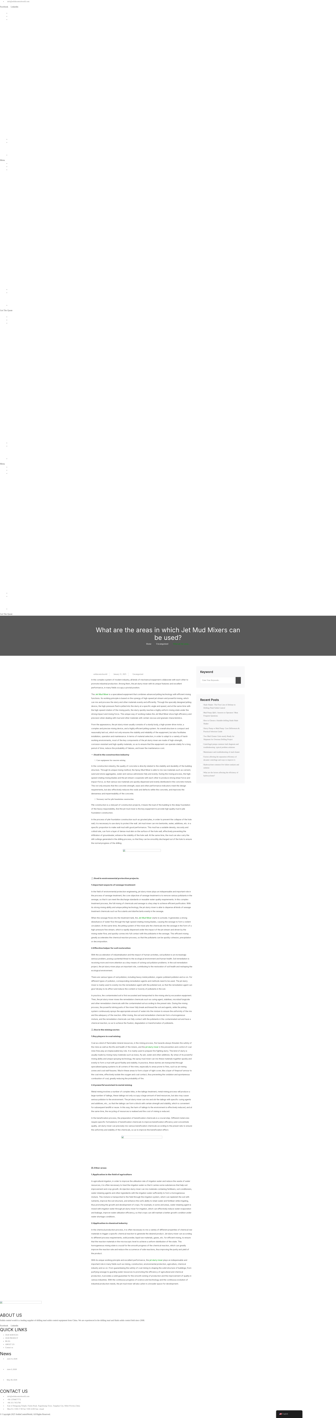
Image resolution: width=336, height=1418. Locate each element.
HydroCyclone (15, 133)
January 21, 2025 (120, 674)
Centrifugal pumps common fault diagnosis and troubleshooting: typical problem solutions (221, 745)
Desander (13, 32)
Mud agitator (14, 63)
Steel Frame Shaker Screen (21, 129)
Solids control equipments (20, 22)
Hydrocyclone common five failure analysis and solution (221, 766)
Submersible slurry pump (20, 66)
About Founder (15, 148)
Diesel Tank (14, 114)
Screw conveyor (16, 73)
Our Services (14, 16)
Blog (11, 139)
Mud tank (13, 101)
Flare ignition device (18, 57)
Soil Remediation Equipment (21, 95)
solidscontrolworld (100, 674)
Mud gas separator (17, 54)
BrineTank (13, 107)
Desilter (12, 35)
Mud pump (13, 120)
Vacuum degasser (17, 38)
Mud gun (12, 70)
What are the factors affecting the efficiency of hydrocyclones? (220, 774)
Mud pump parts (16, 123)
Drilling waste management (21, 92)
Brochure (13, 152)
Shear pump (14, 60)
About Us (13, 145)
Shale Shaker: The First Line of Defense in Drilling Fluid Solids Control (219, 706)
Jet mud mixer (15, 51)
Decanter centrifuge (18, 41)
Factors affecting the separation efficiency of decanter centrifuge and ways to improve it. (220, 758)
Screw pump (14, 76)
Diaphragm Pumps (17, 82)
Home (11, 13)
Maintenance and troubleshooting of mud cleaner (221, 752)
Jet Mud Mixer (101, 694)
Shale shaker (14, 25)
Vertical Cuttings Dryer (19, 44)
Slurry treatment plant (18, 88)
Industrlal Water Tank (18, 104)
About (11, 142)
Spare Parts (14, 136)
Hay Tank (13, 111)
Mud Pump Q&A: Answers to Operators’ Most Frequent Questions (220, 714)
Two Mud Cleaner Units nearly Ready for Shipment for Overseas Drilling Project (218, 737)
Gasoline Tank (15, 117)
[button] (168, 160)
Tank (11, 98)
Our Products (14, 19)
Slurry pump (14, 79)
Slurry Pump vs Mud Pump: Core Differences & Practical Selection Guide (221, 730)
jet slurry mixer (152, 1047)
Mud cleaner (14, 29)
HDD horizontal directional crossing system (28, 85)
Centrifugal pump (16, 47)
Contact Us (14, 155)
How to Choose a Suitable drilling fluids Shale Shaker (220, 722)
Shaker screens (16, 126)
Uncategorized (162, 644)
